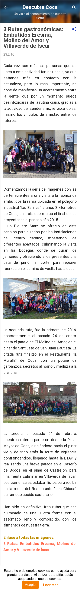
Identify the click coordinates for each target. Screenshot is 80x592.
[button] (74, 29)
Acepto (30, 584)
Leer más (50, 585)
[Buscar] (74, 7)
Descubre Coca (40, 7)
